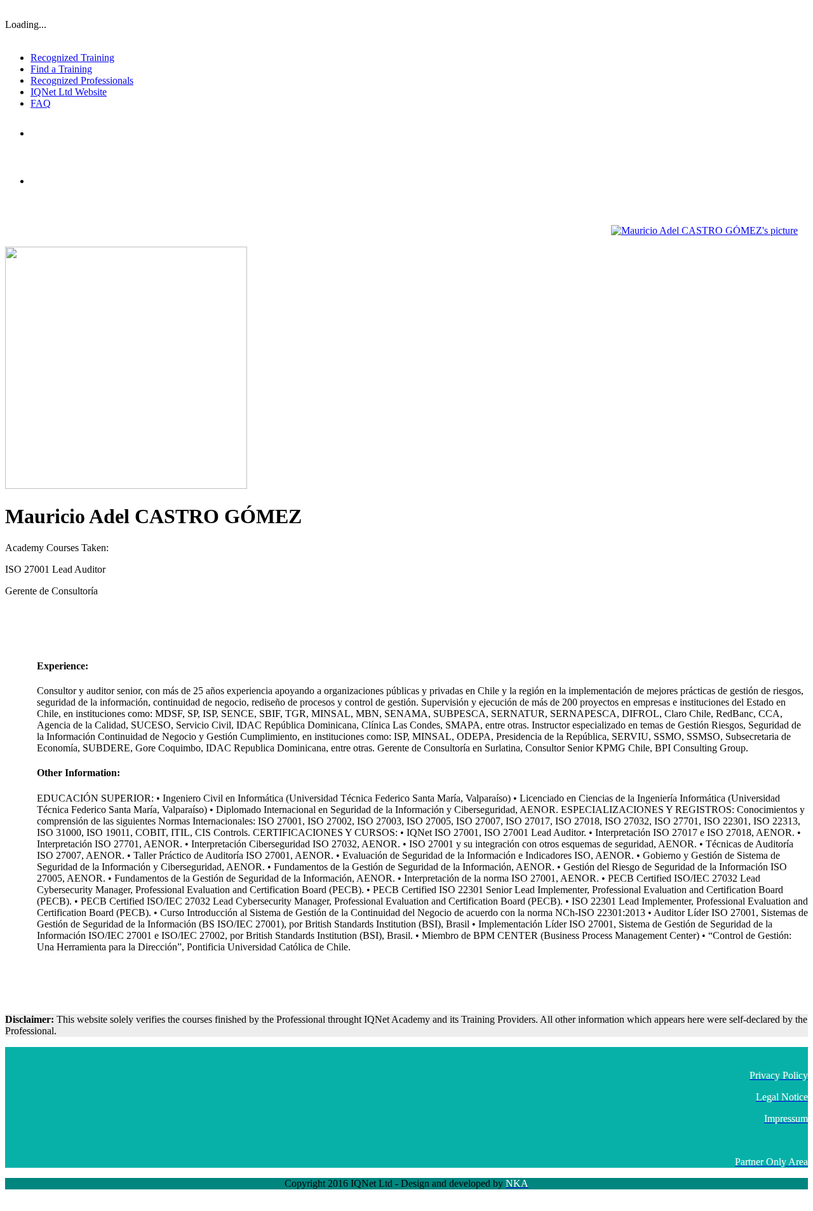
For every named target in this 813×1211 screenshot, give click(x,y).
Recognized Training (72, 57)
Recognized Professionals (81, 80)
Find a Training (61, 69)
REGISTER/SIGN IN (773, 9)
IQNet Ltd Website (68, 91)
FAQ (40, 103)
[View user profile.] (704, 230)
